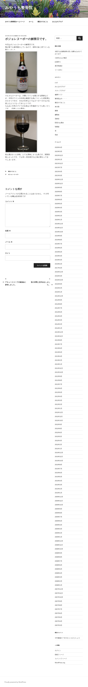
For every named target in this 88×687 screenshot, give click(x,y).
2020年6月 (58, 199)
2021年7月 (58, 167)
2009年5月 (58, 521)
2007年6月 (58, 613)
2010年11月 (59, 456)
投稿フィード (59, 654)
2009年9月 (58, 509)
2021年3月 (58, 175)
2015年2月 (58, 288)
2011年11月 (59, 416)
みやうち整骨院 (19, 7)
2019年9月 (58, 236)
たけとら (74, 638)
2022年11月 (59, 155)
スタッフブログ (60, 90)
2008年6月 (58, 565)
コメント (9, 201)
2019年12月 (59, 224)
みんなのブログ (57, 21)
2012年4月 (58, 396)
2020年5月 (58, 203)
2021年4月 (58, 171)
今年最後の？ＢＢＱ (61, 638)
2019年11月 (59, 228)
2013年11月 (59, 336)
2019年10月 (59, 232)
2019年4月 (58, 256)
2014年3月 (58, 320)
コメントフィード (61, 658)
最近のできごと (43, 21)
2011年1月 (58, 448)
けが (56, 82)
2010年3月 (58, 485)
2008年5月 (58, 569)
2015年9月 (58, 284)
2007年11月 (59, 593)
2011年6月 (58, 432)
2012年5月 (58, 392)
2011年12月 (59, 412)
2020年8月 (58, 191)
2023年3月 (58, 151)
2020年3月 (58, 212)
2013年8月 (58, 340)
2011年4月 (58, 440)
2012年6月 (58, 388)
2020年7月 (58, 195)
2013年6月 (58, 348)
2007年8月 (58, 605)
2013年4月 (58, 356)
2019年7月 (58, 244)
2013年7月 (58, 344)
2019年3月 (58, 260)
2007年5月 (58, 617)
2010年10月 (59, 460)
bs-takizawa (22, 35)
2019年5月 (58, 252)
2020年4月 (58, 207)
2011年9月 (58, 424)
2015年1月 (58, 292)
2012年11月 (59, 368)
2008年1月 (58, 585)
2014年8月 (58, 304)
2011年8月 (58, 428)
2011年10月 (59, 420)
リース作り (58, 70)
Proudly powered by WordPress (15, 682)
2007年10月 (59, 597)
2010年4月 (58, 481)
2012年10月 (59, 372)
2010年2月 (58, 489)
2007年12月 (59, 589)
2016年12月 (59, 272)
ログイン (58, 650)
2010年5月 (58, 476)
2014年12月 (59, 296)
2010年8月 (58, 464)
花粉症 (57, 119)
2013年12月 (59, 332)
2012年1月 (58, 408)
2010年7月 (58, 469)
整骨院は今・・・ (61, 98)
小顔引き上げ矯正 (61, 58)
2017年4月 (58, 268)
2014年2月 (58, 324)
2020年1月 (58, 219)
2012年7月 (58, 384)
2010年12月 (59, 452)
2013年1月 (58, 364)
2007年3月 (58, 625)
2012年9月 (58, 376)
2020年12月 (59, 179)
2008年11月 (59, 545)
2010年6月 (58, 473)
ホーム (31, 21)
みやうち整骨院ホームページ (15, 21)
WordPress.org (60, 662)
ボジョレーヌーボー (13, 174)
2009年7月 (58, 517)
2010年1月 (58, 493)
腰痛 (56, 110)
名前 (8, 231)
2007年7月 (58, 609)
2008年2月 (58, 581)
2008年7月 (58, 561)
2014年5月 (58, 312)
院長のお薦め (59, 123)
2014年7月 (58, 308)
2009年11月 (59, 501)
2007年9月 (58, 601)
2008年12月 (59, 541)
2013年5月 (58, 352)
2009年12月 (59, 497)
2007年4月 (58, 621)
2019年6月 (58, 248)
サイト (7, 253)
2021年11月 (59, 163)
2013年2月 (58, 360)
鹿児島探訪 (58, 66)
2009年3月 (58, 529)
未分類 (57, 107)
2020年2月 (58, 216)
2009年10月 (59, 505)
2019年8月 (58, 240)
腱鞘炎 (57, 115)
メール (8, 242)
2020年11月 (59, 183)
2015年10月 (59, 280)
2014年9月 (58, 300)
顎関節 (57, 127)
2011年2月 (58, 444)
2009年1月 (58, 537)
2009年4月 (58, 525)
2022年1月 (58, 159)
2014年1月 (58, 328)
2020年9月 (58, 187)
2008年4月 (58, 573)
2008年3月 (58, 577)
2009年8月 (58, 513)
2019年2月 (58, 264)
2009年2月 (58, 533)
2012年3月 (58, 400)
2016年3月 (58, 276)
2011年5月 (58, 436)
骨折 (56, 135)
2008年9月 (58, 553)
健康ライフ (58, 94)
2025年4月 (58, 147)
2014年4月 (58, 316)
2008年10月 (59, 549)
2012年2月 (58, 404)
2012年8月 (58, 380)
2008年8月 (58, 557)
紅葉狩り (58, 62)
